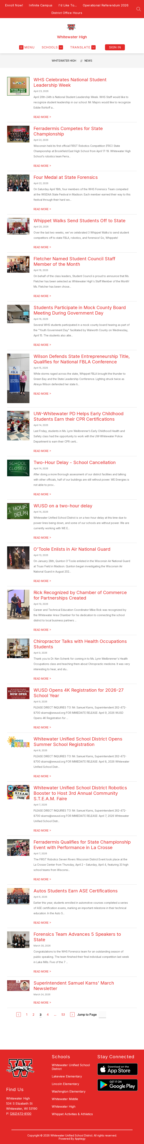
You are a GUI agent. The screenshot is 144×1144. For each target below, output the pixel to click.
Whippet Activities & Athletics (72, 1114)
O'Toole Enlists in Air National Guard (72, 549)
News (88, 60)
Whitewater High (64, 60)
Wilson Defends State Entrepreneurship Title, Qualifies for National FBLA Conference (82, 359)
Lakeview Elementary (67, 1076)
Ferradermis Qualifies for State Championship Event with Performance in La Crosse (82, 844)
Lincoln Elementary (65, 1084)
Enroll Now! (14, 5)
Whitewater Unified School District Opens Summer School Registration (78, 741)
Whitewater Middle (65, 1099)
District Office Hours (66, 13)
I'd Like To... (67, 5)
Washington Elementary (69, 1091)
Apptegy (80, 1138)
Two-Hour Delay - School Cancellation (75, 462)
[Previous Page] (18, 1014)
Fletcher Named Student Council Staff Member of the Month (74, 261)
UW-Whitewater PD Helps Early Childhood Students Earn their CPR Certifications (79, 416)
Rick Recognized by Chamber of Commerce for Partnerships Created (80, 595)
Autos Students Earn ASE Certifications (76, 891)
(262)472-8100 (20, 1114)
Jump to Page (87, 1014)
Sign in (115, 47)
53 (63, 1014)
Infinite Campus (40, 5)
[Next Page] (72, 1014)
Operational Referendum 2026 (106, 5)
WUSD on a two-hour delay (63, 505)
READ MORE (42, 117)
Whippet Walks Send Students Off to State (79, 220)
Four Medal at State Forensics (66, 177)
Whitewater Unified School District (71, 1067)
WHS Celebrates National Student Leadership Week (70, 82)
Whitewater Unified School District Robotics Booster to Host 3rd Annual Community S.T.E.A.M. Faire (80, 793)
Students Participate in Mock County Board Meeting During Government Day (80, 310)
